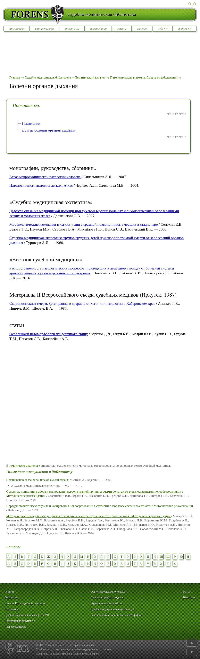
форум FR (185, 29)
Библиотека (11, 597)
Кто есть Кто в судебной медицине (25, 603)
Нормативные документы (20, 620)
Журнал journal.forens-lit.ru (106, 603)
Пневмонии (31, 123)
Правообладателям (15, 626)
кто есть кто (44, 29)
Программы (11, 609)
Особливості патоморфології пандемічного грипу (48, 333)
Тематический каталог (90, 77)
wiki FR (163, 29)
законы (122, 29)
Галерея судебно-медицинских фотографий (116, 615)
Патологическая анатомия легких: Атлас (41, 185)
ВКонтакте (189, 597)
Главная (14, 77)
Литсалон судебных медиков (107, 597)
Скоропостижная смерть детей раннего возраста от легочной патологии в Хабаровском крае (82, 303)
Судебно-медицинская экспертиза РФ (27, 615)
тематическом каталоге (24, 465)
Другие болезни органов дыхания (48, 130)
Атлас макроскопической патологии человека (45, 176)
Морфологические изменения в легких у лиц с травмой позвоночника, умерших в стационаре (83, 224)
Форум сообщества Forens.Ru (108, 591)
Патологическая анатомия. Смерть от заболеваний (144, 77)
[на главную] (35, 14)
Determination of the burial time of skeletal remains (37, 480)
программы (71, 29)
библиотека (16, 29)
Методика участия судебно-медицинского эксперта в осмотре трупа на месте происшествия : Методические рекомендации (88, 516)
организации (98, 29)
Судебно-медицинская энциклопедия (112, 609)
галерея (142, 29)
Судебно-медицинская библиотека (48, 77)
